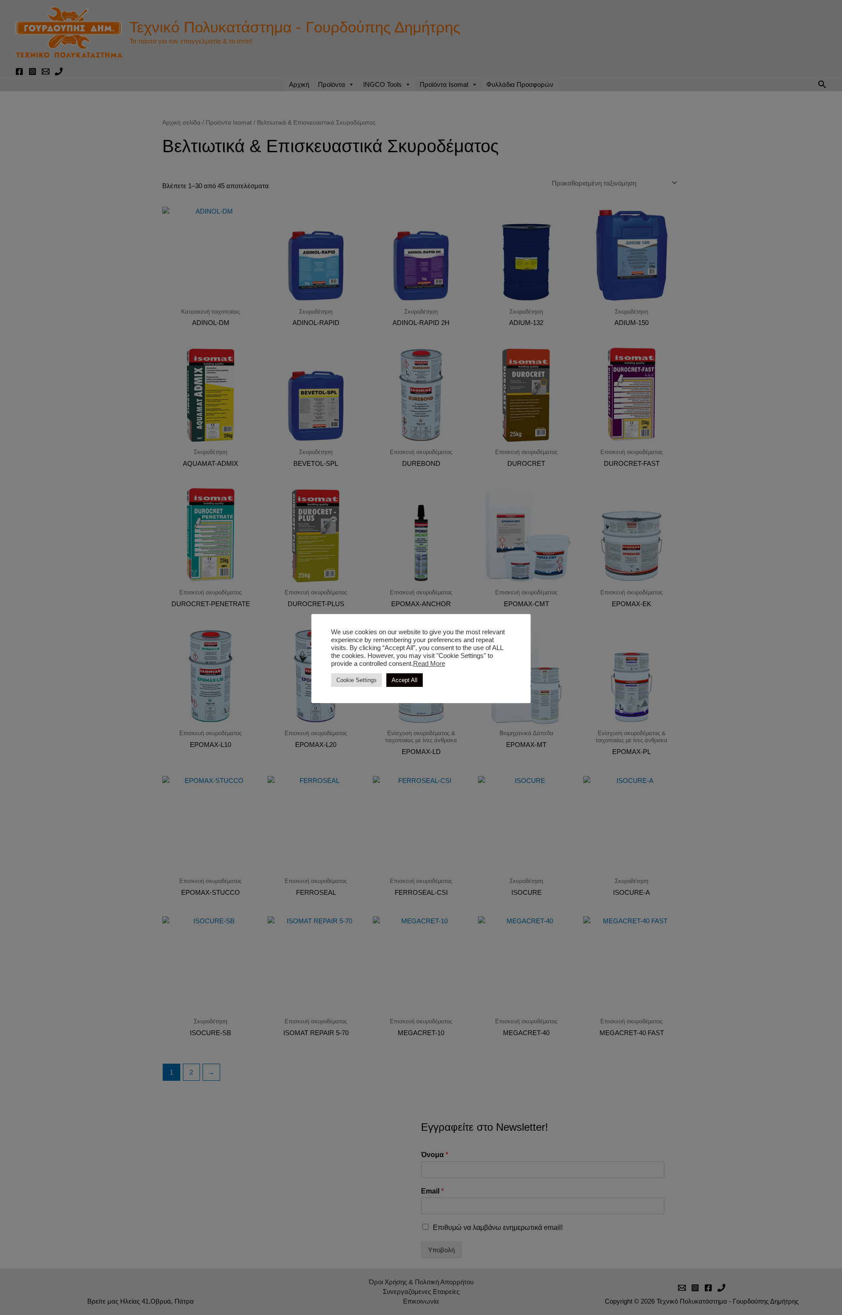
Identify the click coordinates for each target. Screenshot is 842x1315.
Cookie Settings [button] (356, 680)
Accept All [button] (404, 680)
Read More (429, 663)
